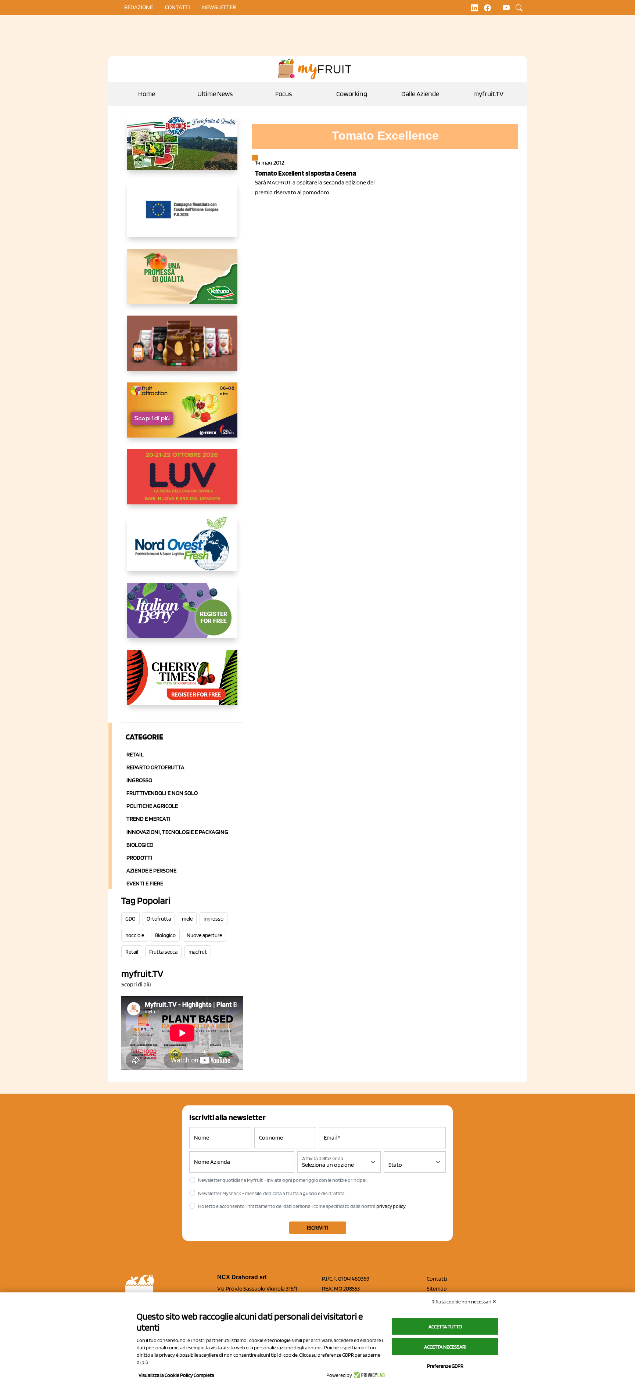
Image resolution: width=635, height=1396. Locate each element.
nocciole (134, 935)
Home (146, 94)
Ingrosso (139, 780)
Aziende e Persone (151, 870)
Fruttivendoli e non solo (162, 792)
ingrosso (213, 918)
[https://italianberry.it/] (182, 616)
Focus (283, 94)
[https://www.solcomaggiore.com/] (182, 215)
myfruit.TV (488, 94)
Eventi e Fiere (144, 883)
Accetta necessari (445, 1347)
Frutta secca (163, 952)
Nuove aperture (204, 935)
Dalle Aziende (420, 94)
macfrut (198, 952)
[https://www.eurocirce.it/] (182, 148)
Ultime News (215, 94)
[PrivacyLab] (368, 1375)
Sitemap (437, 1288)
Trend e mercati (148, 818)
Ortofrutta (159, 918)
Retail (135, 754)
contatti (177, 7)
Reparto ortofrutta (155, 767)
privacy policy (391, 1206)
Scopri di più (136, 984)
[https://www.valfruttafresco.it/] (182, 282)
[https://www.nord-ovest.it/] (182, 549)
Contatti (437, 1278)
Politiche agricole (152, 805)
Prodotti (139, 857)
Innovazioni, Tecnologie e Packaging (177, 831)
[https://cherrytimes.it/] (182, 683)
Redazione (138, 7)
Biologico (139, 844)
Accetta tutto (445, 1327)
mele (187, 918)
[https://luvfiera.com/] (182, 482)
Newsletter (219, 7)
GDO (130, 918)
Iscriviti (318, 1227)
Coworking (351, 94)
